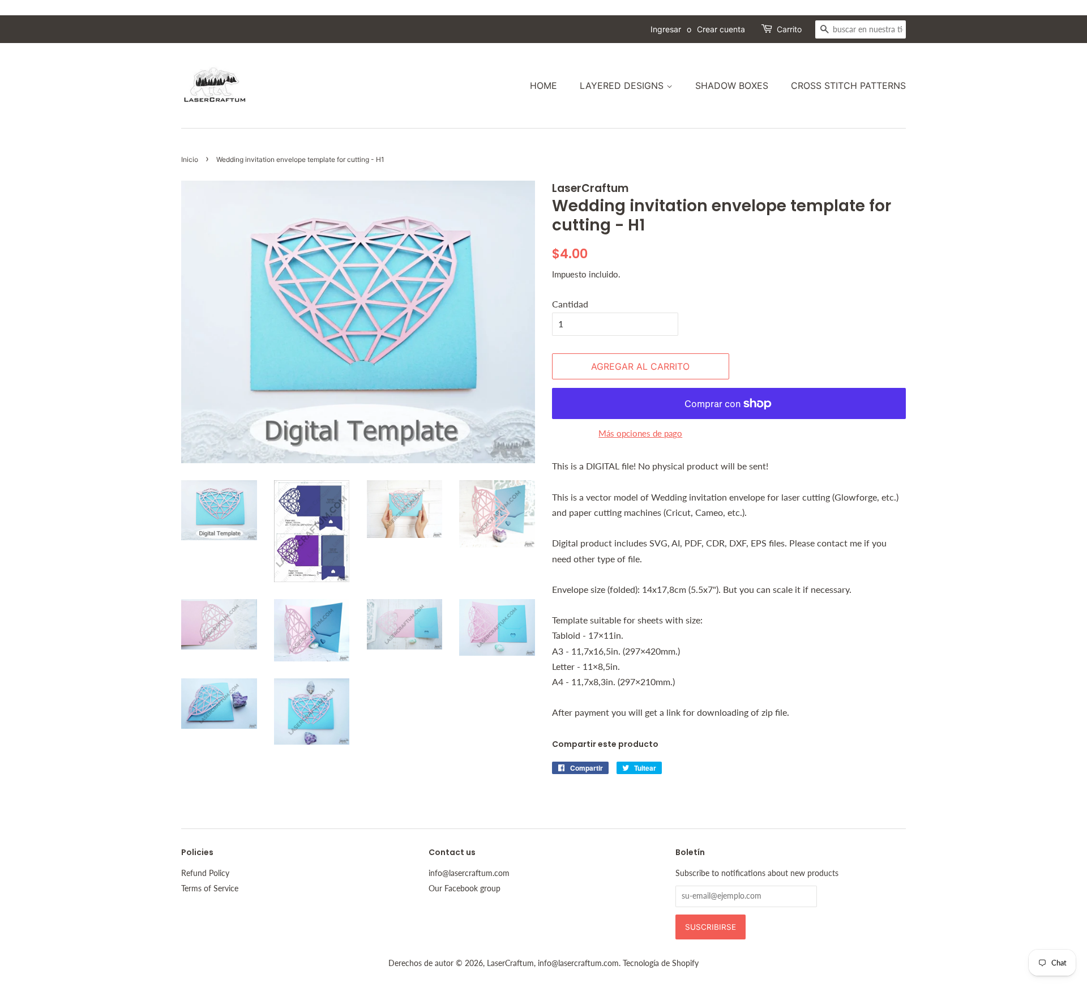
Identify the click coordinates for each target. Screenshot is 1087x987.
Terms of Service (209, 888)
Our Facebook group (464, 888)
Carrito (789, 29)
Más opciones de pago (640, 433)
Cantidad (570, 303)
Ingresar (666, 29)
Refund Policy (205, 873)
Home (543, 85)
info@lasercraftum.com (469, 873)
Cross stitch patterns (848, 85)
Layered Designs (623, 85)
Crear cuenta (721, 29)
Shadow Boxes (731, 85)
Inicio (189, 159)
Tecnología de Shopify (661, 963)
